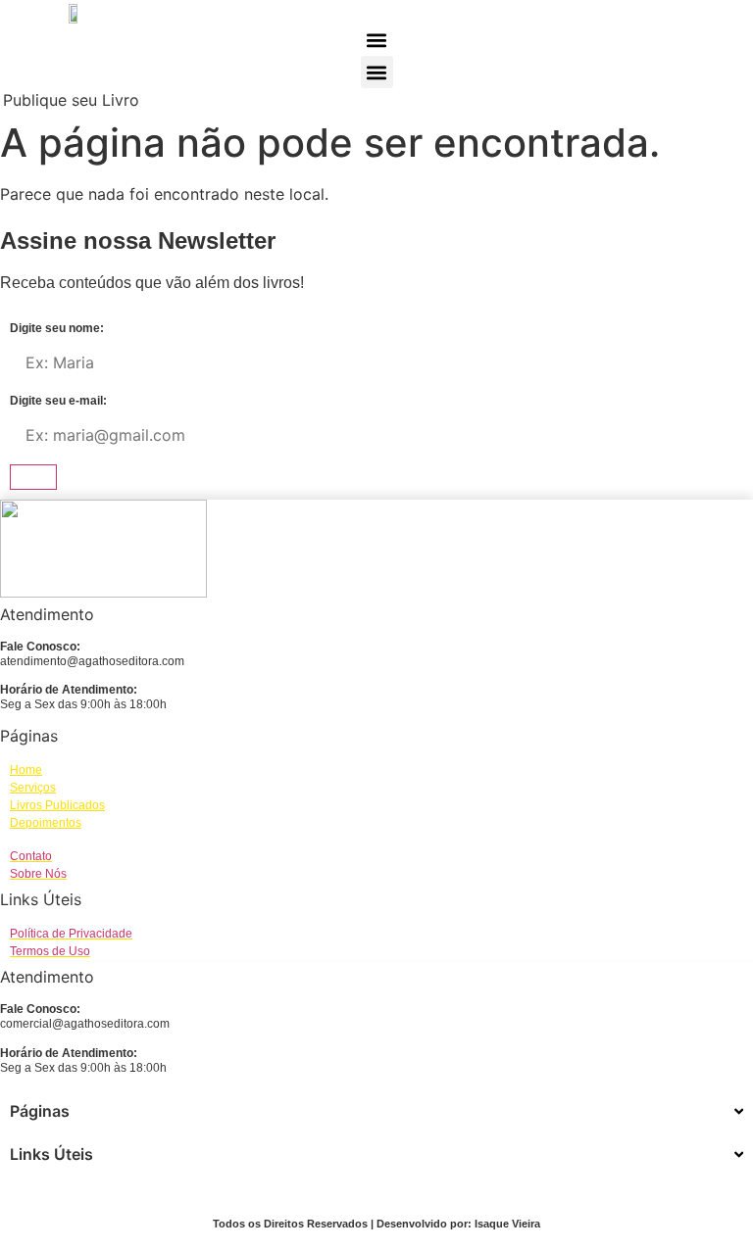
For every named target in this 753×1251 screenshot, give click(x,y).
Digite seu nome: (57, 328)
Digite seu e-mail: (58, 401)
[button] (377, 40)
